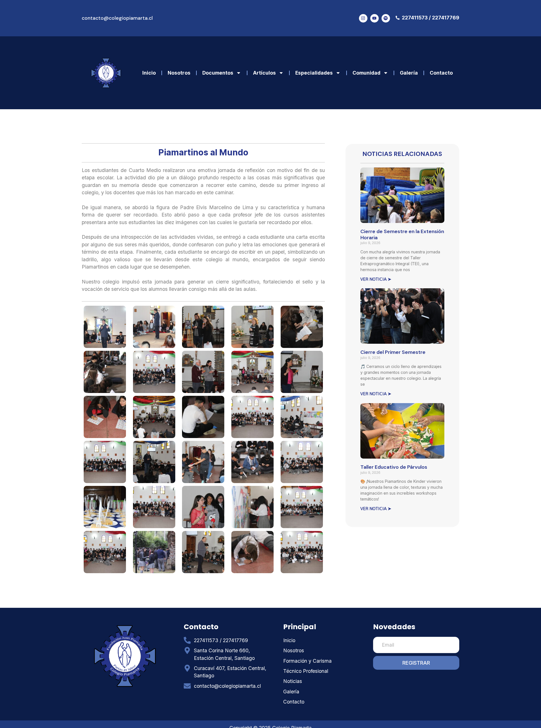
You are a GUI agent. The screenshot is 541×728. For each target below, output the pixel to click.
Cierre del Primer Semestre (392, 352)
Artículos (264, 73)
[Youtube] (374, 18)
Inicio (149, 73)
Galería (409, 73)
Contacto (441, 73)
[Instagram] (363, 18)
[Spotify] (386, 18)
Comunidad (366, 73)
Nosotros (179, 73)
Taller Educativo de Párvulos (393, 467)
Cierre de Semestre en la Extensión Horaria (402, 234)
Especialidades (314, 73)
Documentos (217, 73)
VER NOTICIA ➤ (375, 279)
